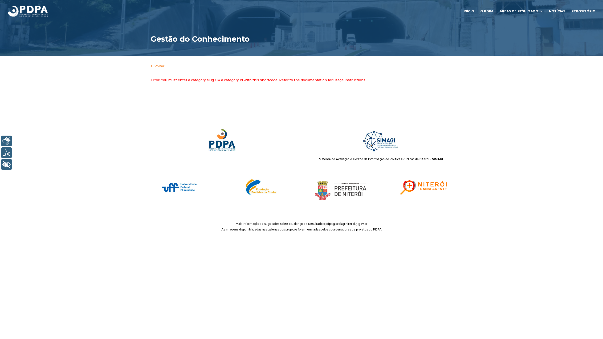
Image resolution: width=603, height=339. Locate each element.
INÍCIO (469, 11)
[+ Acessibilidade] (6, 164)
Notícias (557, 11)
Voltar (159, 66)
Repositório (583, 11)
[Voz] (6, 152)
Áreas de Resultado (519, 11)
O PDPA (486, 11)
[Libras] (6, 141)
